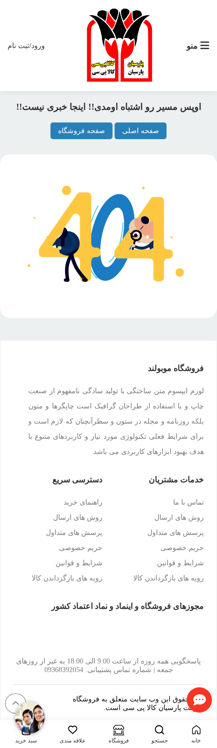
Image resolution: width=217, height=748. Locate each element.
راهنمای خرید (83, 502)
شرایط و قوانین (180, 563)
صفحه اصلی (140, 131)
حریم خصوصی (182, 548)
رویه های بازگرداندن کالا (168, 578)
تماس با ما (188, 502)
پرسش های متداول (175, 532)
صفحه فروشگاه (81, 131)
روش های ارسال (179, 517)
